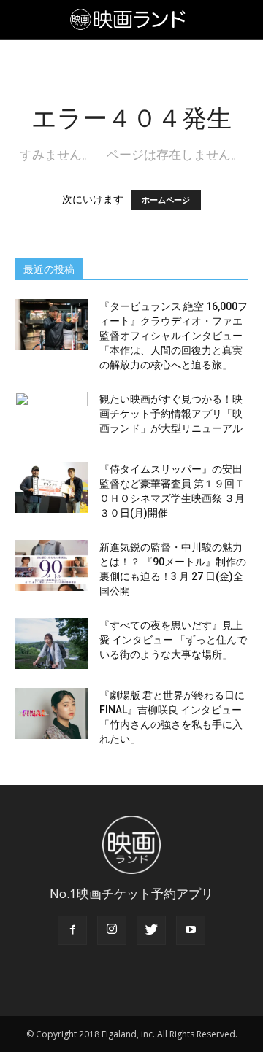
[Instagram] (111, 930)
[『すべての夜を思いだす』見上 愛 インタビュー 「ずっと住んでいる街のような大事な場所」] (51, 643)
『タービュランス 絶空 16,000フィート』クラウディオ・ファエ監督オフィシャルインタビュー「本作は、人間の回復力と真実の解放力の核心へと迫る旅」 (173, 336)
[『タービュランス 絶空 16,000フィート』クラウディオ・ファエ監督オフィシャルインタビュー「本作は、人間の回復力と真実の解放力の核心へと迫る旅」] (51, 324)
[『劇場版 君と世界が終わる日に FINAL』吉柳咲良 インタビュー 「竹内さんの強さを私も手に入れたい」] (51, 713)
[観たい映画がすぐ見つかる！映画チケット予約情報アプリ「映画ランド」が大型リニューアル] (51, 417)
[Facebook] (72, 930)
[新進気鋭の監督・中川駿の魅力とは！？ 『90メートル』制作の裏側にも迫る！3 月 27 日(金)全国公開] (51, 565)
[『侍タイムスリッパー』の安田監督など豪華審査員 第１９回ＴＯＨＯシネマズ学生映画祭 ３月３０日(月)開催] (51, 487)
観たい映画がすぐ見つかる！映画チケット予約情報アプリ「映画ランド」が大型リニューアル (171, 413)
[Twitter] (151, 930)
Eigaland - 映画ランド (131, 19)
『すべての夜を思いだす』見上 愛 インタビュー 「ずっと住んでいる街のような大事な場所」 (173, 639)
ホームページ (166, 200)
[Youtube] (190, 930)
